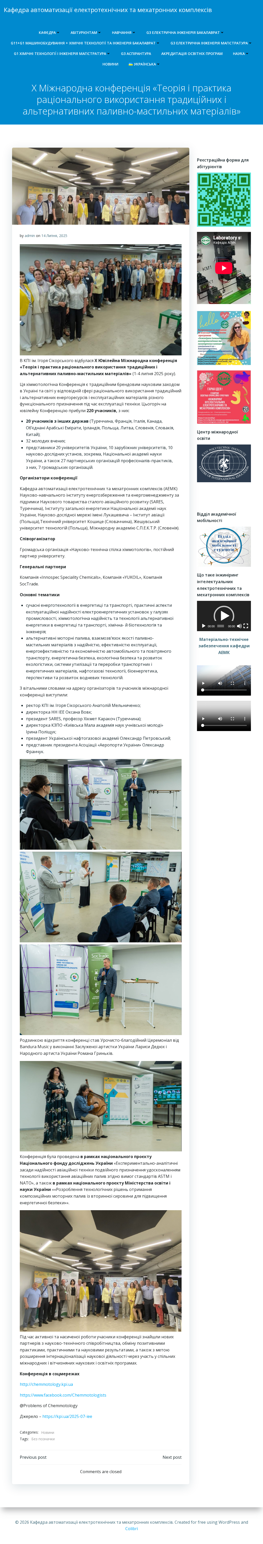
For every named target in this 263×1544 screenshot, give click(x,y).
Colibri (131, 1528)
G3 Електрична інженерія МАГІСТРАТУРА (209, 43)
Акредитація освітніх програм (192, 53)
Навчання (122, 32)
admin (30, 235)
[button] (224, 616)
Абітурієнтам (84, 32)
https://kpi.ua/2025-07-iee (67, 1416)
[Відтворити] (203, 626)
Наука (239, 53)
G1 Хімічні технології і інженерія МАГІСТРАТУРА (60, 53)
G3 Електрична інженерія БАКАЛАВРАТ (183, 32)
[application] (224, 616)
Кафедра (47, 32)
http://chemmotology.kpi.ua (46, 1384)
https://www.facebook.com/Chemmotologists (63, 1395)
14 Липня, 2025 (54, 235)
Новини (110, 64)
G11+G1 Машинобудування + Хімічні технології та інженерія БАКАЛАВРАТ (83, 43)
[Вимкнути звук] (239, 626)
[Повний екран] (245, 626)
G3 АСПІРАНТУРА (136, 53)
